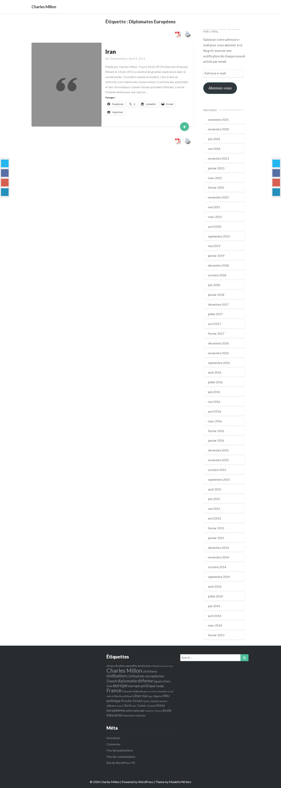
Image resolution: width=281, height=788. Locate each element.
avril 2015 (214, 518)
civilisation (116, 675)
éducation (114, 715)
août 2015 (214, 489)
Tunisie (141, 705)
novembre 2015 (218, 460)
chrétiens (150, 671)
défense (145, 680)
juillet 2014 (215, 596)
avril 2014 (214, 616)
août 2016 (214, 372)
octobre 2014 (217, 567)
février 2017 (216, 333)
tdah (134, 705)
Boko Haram (153, 665)
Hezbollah (162, 691)
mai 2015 (214, 508)
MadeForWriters (180, 782)
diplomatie (127, 680)
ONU (166, 696)
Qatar (146, 701)
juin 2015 (214, 499)
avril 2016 (214, 411)
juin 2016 (214, 392)
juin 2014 (214, 606)
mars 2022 (215, 178)
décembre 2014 (218, 547)
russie (154, 701)
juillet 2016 (215, 382)
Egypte (158, 681)
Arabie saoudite (126, 665)
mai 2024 (214, 148)
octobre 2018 (217, 275)
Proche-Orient (131, 701)
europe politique (141, 686)
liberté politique (123, 696)
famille (160, 686)
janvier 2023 (216, 168)
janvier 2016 (216, 440)
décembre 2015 (218, 450)
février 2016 (216, 431)
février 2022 (216, 187)
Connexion (113, 744)
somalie (119, 706)
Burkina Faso (166, 666)
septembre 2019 (219, 236)
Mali (144, 696)
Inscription (113, 738)
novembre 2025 (218, 119)
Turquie (150, 705)
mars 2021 (215, 217)
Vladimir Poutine (153, 710)
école (167, 710)
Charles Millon (124, 670)
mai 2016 (214, 401)
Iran (110, 51)
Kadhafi (110, 696)
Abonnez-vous (220, 88)
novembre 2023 (218, 158)
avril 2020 (214, 226)
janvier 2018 (216, 294)
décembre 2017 (218, 304)
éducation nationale (134, 715)
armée (141, 665)
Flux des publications (119, 750)
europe (120, 685)
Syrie (127, 705)
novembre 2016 (218, 353)
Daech (111, 681)
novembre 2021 (218, 197)
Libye (137, 696)
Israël (170, 691)
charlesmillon (118, 58)
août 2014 (214, 586)
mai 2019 (214, 246)
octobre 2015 (217, 469)
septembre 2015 (219, 479)
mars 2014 (215, 625)
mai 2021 (214, 207)
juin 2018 (214, 285)
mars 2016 (215, 421)
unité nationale (135, 710)
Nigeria (158, 696)
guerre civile (149, 691)
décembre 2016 (218, 343)
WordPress (145, 782)
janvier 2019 (216, 255)
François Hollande (132, 691)
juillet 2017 (215, 314)
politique (113, 701)
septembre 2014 (219, 576)
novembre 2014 (218, 557)
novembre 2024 (218, 129)
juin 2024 (214, 139)
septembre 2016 (219, 363)
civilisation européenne (145, 676)
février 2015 (216, 528)
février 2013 (216, 635)
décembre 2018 (218, 265)
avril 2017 (214, 323)
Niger (150, 696)
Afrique (110, 665)
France (113, 690)
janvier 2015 (216, 538)
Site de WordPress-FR (120, 762)
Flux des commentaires (120, 756)
